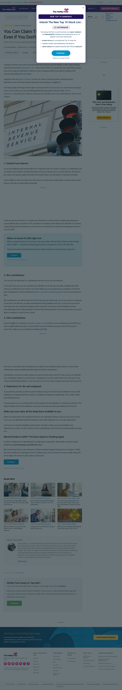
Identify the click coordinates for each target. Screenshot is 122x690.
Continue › (61, 53)
